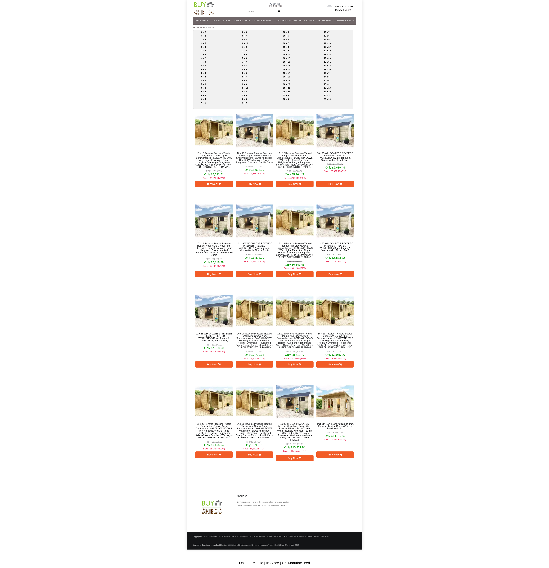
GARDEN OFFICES (221, 20)
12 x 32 (327, 65)
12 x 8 (327, 36)
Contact (348, 554)
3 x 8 (203, 54)
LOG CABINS (282, 20)
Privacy (338, 554)
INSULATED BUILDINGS (303, 20)
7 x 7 (244, 62)
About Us (264, 554)
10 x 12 (286, 58)
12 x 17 (327, 47)
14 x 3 (327, 77)
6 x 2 (203, 91)
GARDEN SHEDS (242, 20)
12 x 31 (327, 62)
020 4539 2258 (276, 6)
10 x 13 (286, 62)
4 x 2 (203, 58)
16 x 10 (327, 91)
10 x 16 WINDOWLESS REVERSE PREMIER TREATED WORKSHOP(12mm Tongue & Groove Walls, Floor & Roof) (254, 247)
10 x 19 (286, 80)
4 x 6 (203, 65)
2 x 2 (203, 32)
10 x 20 (286, 84)
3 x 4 (203, 39)
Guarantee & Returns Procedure (306, 554)
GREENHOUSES (343, 20)
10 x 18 (286, 77)
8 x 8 (244, 80)
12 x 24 (327, 54)
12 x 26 (327, 58)
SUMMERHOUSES (262, 20)
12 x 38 (327, 69)
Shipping (326, 554)
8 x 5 (244, 73)
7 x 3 (244, 47)
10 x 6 (286, 39)
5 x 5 (203, 80)
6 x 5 (203, 103)
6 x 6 (244, 32)
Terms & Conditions (280, 554)
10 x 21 (286, 88)
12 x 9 (327, 39)
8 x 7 (244, 77)
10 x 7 (286, 43)
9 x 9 (244, 103)
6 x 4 (203, 99)
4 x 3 (203, 62)
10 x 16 (210, 27)
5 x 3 (203, 73)
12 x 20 (327, 51)
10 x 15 (286, 65)
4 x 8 (203, 69)
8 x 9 (244, 84)
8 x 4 (244, 69)
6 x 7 (244, 36)
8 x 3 (244, 65)
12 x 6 (286, 99)
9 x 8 (244, 99)
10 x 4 (286, 32)
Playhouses (325, 20)
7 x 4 (244, 51)
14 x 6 (327, 80)
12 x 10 (327, 43)
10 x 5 (286, 36)
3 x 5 (203, 43)
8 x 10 (245, 88)
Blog (254, 554)
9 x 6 (244, 95)
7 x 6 (244, 58)
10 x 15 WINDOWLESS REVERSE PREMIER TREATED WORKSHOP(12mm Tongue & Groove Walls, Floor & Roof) (335, 156)
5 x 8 (203, 88)
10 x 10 (286, 54)
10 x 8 (286, 47)
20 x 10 (327, 99)
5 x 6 (203, 84)
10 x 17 (286, 73)
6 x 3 (203, 95)
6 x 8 (244, 39)
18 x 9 (327, 95)
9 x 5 (244, 91)
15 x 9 (327, 84)
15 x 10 (327, 88)
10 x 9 (286, 51)
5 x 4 (203, 77)
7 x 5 (244, 54)
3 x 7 (203, 51)
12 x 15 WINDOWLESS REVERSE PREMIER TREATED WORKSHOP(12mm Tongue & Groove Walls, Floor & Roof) (214, 337)
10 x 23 (286, 91)
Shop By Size (199, 27)
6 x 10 (245, 43)
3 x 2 (203, 36)
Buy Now (212, 184)
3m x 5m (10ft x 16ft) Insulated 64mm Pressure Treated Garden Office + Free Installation (335, 426)
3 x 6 (203, 47)
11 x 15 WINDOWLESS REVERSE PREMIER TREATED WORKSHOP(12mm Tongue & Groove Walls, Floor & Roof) (335, 247)
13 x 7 (327, 73)
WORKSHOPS (201, 20)
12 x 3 (286, 95)
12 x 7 (327, 32)
